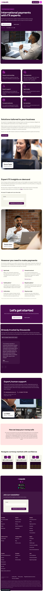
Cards (2, 526)
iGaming (31, 528)
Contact (2, 559)
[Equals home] (4, 2)
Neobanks (31, 530)
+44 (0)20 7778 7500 (23, 392)
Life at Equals (3, 564)
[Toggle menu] (41, 2)
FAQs (30, 540)
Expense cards (18, 521)
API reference (17, 555)
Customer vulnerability (34, 545)
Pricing (16, 523)
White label (3, 528)
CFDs (31, 521)
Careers (2, 557)
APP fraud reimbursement (5, 555)
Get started (35, 2)
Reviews (2, 540)
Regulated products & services (29, 576)
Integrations (17, 528)
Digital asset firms (33, 523)
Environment (3, 561)
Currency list (32, 547)
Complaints (32, 538)
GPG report (3, 568)
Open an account (6, 24)
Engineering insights (33, 559)
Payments (3, 523)
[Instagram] (22, 482)
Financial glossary (33, 555)
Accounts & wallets (4, 519)
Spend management (19, 526)
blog (21, 189)
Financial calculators (33, 557)
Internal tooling (18, 559)
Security (2, 566)
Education (31, 526)
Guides (16, 557)
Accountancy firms (33, 519)
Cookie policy (14, 576)
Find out (28, 279)
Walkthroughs (32, 542)
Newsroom (17, 538)
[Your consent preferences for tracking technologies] (5, 590)
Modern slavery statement (5, 570)
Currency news (18, 542)
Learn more (16, 24)
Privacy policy (20, 576)
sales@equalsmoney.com (10, 392)
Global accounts (18, 519)
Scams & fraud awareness (34, 549)
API (1, 521)
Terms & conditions (15, 578)
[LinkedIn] (20, 482)
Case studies (3, 538)
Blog (16, 540)
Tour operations (32, 532)
